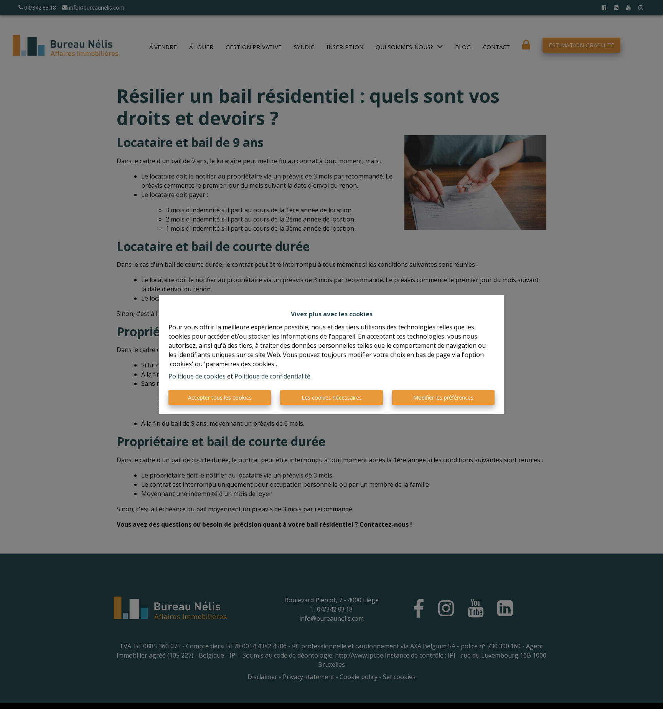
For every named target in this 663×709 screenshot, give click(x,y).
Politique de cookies (197, 376)
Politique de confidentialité (272, 376)
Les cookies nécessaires (332, 397)
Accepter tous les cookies (220, 397)
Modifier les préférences (443, 397)
